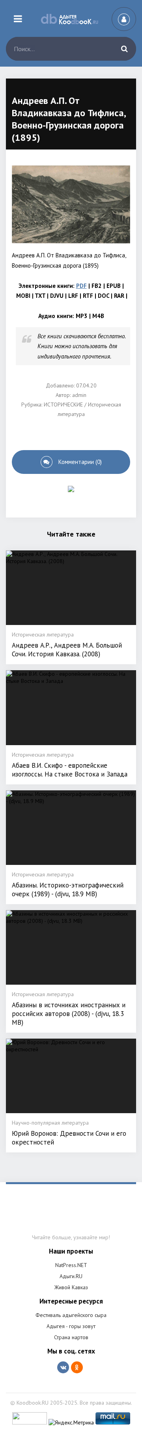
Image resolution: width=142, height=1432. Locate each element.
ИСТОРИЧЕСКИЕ (63, 404)
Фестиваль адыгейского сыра (71, 1315)
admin (79, 395)
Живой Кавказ (71, 1287)
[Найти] (124, 49)
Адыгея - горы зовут (71, 1326)
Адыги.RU (71, 1276)
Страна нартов (71, 1337)
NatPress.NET (71, 1265)
